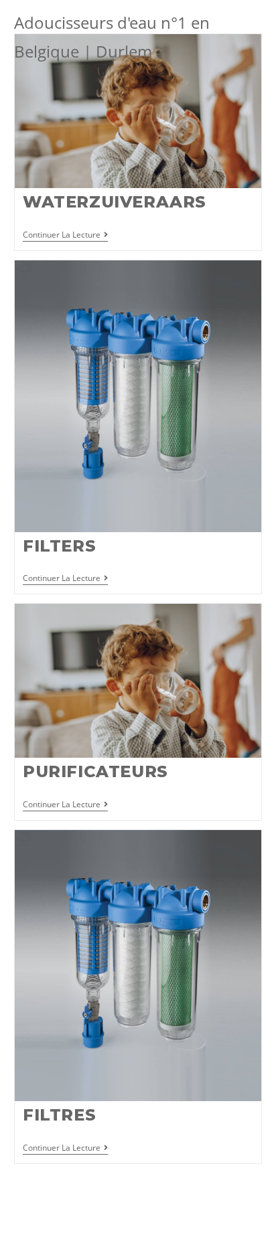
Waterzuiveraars (114, 202)
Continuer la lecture (65, 235)
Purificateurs (95, 771)
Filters (59, 546)
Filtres (59, 1115)
